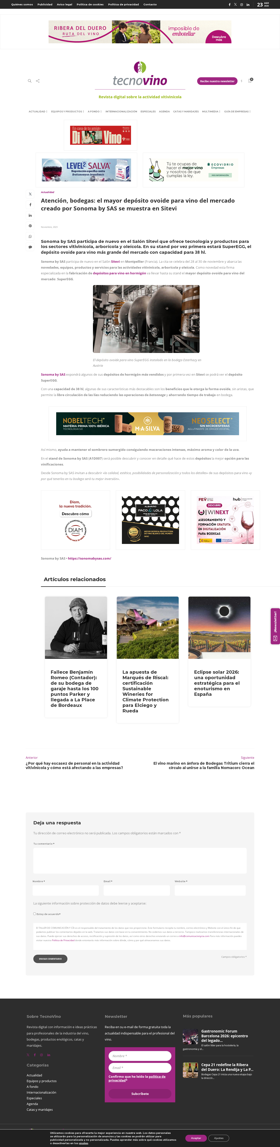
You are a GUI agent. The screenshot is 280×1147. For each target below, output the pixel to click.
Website (181, 881)
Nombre (39, 881)
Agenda (164, 111)
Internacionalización (121, 111)
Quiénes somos (22, 4)
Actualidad (37, 111)
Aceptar (196, 1138)
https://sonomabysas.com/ (89, 558)
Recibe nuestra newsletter (217, 81)
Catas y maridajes (186, 111)
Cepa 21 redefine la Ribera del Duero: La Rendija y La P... (227, 1067)
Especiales (148, 111)
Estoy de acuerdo (49, 914)
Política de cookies (90, 4)
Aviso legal (64, 4)
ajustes (83, 1143)
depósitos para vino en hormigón (119, 273)
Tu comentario (43, 843)
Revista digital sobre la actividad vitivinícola (140, 96)
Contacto (150, 4)
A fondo (94, 111)
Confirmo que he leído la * (137, 1078)
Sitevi (115, 261)
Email (108, 881)
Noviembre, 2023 (49, 227)
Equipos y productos (66, 111)
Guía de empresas (236, 111)
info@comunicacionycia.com (194, 936)
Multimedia (210, 111)
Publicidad (45, 4)
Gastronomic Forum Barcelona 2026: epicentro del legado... (224, 1036)
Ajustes (218, 1138)
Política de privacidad (123, 4)
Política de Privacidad (63, 940)
